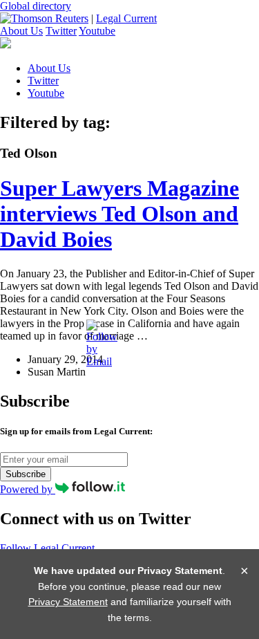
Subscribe (26, 474)
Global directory (35, 6)
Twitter (61, 31)
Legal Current (126, 18)
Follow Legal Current (47, 548)
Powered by (27, 489)
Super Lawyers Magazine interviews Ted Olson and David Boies (119, 214)
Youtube (97, 31)
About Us (21, 31)
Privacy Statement (68, 601)
